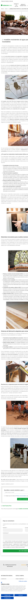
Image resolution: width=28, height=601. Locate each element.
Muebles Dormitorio (23, 5)
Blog (6, 8)
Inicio (2, 8)
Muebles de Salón (16, 5)
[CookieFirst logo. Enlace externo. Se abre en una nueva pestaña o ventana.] (1, 582)
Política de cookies (23, 581)
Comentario (5, 533)
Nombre (5, 527)
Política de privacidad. (20, 547)
